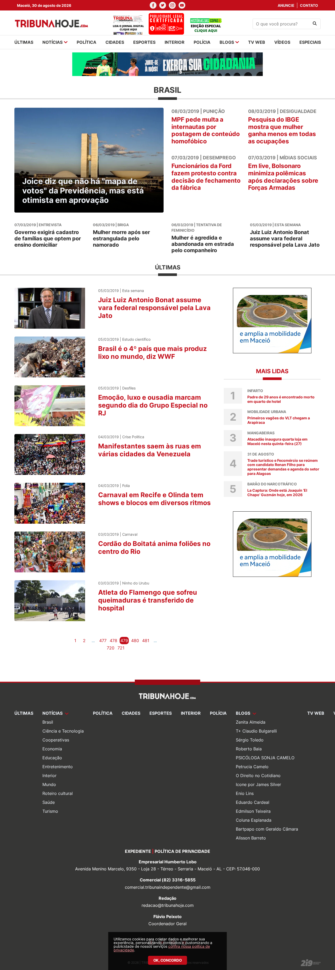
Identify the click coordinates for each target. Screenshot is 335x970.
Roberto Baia (249, 748)
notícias (52, 42)
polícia (202, 42)
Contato (309, 5)
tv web (256, 42)
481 (145, 640)
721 (121, 648)
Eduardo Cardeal (252, 802)
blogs (227, 42)
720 (110, 648)
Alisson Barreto (251, 838)
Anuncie (286, 5)
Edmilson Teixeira (253, 811)
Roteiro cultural (57, 793)
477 (103, 640)
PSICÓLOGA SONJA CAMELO (265, 757)
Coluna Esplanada (253, 820)
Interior (49, 775)
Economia (52, 748)
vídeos (282, 42)
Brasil (47, 722)
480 (135, 640)
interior (175, 42)
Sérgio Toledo (250, 740)
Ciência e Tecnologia (63, 731)
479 (124, 640)
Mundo (49, 784)
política (86, 42)
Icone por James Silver (258, 784)
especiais (310, 42)
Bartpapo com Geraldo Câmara (267, 829)
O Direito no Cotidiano (258, 775)
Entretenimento (57, 766)
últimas (23, 42)
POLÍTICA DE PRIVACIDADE (182, 851)
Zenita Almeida (250, 722)
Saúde (48, 802)
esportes (144, 42)
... (93, 640)
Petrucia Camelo (252, 766)
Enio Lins (245, 793)
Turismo (50, 811)
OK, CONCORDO (167, 960)
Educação (52, 757)
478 (113, 640)
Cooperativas (55, 740)
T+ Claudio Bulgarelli (256, 731)
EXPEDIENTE (138, 851)
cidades (114, 42)
